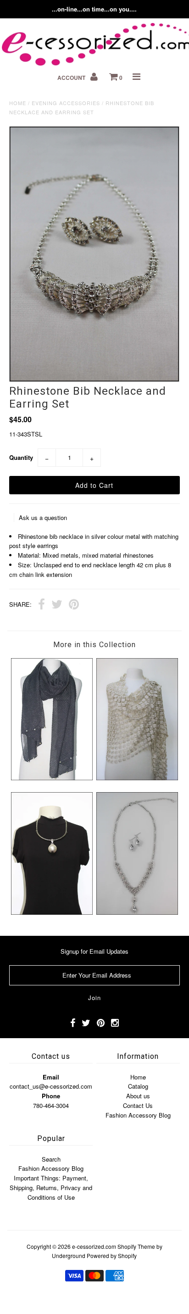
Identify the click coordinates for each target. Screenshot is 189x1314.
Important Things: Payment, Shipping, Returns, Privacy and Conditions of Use (51, 1188)
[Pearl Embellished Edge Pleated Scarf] (52, 777)
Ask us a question (43, 517)
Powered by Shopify (112, 1255)
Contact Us (138, 1105)
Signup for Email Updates (94, 951)
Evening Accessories (66, 102)
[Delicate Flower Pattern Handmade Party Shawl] (137, 777)
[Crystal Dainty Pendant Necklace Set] (137, 912)
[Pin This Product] (74, 605)
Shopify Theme (136, 1246)
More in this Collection (94, 644)
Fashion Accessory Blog (138, 1115)
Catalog (138, 1086)
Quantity (21, 457)
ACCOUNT (72, 77)
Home (17, 102)
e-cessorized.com (94, 1246)
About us (138, 1095)
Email (51, 1077)
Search (51, 1159)
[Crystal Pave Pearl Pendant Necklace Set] (52, 912)
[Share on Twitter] (56, 605)
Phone (51, 1095)
